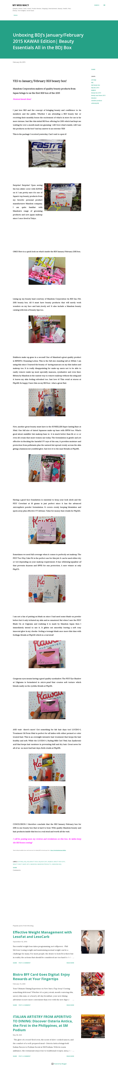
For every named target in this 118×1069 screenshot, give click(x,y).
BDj (92, 82)
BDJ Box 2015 (95, 88)
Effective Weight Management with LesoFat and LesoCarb (42, 934)
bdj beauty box (95, 85)
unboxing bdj (95, 103)
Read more (70, 963)
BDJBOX (93, 90)
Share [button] (93, 69)
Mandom (93, 98)
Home (15, 15)
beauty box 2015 (96, 93)
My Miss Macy (21, 5)
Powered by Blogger (60, 1064)
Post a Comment (25, 963)
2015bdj (93, 80)
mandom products (96, 100)
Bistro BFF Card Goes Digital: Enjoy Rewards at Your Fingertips (41, 976)
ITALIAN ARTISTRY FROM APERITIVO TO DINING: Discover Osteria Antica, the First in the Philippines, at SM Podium (43, 1023)
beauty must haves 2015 (98, 95)
